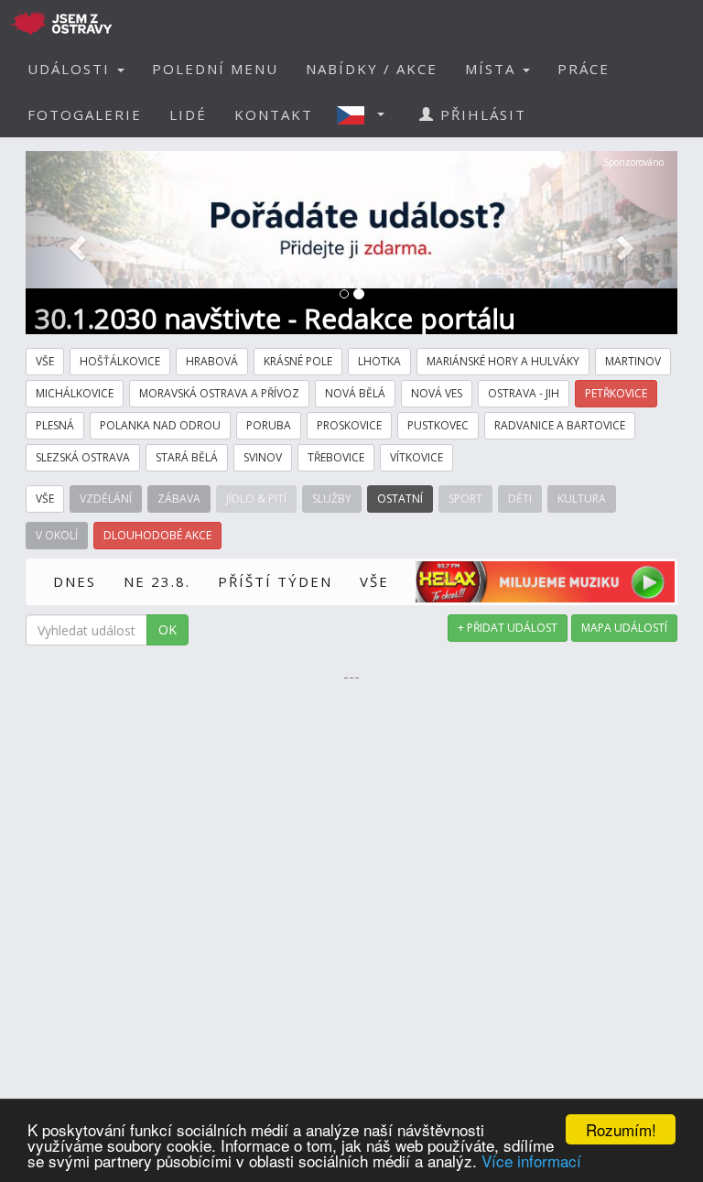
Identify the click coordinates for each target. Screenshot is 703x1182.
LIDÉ (188, 114)
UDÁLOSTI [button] (71, 69)
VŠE (374, 581)
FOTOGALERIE (84, 114)
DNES (74, 581)
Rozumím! (621, 1129)
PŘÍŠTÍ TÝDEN (275, 581)
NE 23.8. (157, 581)
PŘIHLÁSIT (480, 114)
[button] (366, 114)
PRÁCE (583, 69)
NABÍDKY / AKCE (372, 69)
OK (167, 629)
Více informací (531, 1160)
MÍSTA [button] (493, 69)
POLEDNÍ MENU (215, 69)
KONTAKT (273, 114)
